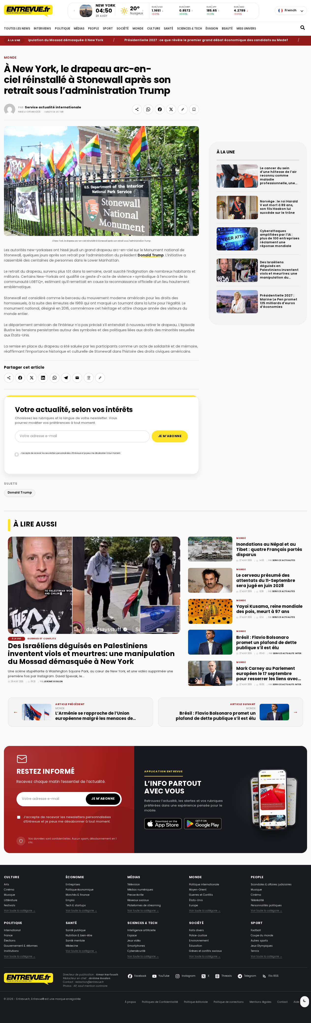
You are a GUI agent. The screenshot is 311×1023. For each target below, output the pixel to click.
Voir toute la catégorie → (19, 911)
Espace (132, 936)
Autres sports (259, 941)
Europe (193, 906)
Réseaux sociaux (138, 900)
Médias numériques (140, 890)
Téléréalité (257, 900)
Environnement (199, 941)
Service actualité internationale (53, 107)
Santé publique (76, 930)
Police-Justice (198, 936)
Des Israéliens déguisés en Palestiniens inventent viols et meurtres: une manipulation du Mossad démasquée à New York (91, 654)
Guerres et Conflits (41, 639)
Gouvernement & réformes (21, 946)
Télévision (133, 885)
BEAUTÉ (227, 28)
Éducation (195, 946)
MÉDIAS (79, 28)
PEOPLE (93, 28)
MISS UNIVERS (246, 28)
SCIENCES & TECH (189, 28)
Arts (6, 885)
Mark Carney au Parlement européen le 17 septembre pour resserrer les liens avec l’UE (267, 676)
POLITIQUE (62, 28)
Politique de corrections (229, 1002)
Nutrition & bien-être (79, 936)
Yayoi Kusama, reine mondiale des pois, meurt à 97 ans (269, 609)
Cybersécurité (136, 951)
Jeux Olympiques (262, 946)
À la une (16, 639)
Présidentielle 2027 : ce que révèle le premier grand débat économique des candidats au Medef (186, 40)
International (12, 930)
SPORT (108, 28)
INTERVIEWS (42, 28)
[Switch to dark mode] (304, 1001)
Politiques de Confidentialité (160, 1002)
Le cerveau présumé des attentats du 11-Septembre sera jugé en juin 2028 (265, 581)
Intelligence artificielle (141, 930)
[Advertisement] (258, 97)
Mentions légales (260, 1002)
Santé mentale (75, 941)
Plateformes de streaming (144, 906)
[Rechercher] (302, 28)
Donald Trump (151, 255)
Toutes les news (17, 28)
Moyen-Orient (198, 890)
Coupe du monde (262, 936)
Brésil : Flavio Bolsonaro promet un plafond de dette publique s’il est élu (266, 643)
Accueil (7, 49)
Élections (9, 941)
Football (256, 930)
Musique (9, 895)
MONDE (138, 28)
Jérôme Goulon (53, 681)
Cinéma (9, 890)
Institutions (11, 951)
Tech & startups (76, 906)
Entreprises (73, 885)
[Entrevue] (33, 11)
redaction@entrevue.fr (89, 982)
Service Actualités (283, 560)
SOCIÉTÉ (123, 28)
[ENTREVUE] (28, 981)
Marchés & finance (77, 895)
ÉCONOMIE (75, 877)
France (8, 936)
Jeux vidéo (134, 941)
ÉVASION (212, 28)
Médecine (72, 946)
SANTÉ (168, 28)
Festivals (9, 906)
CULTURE (153, 28)
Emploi (70, 900)
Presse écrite (135, 895)
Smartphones (136, 946)
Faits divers (196, 930)
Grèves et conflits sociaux (205, 951)
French (290, 10)
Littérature (10, 900)
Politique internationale (204, 885)
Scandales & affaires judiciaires (271, 885)
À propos (130, 1002)
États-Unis (196, 900)
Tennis (255, 951)
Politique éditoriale (196, 1002)
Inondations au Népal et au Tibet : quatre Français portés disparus (269, 550)
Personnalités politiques (266, 906)
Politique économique (79, 890)
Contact (282, 1002)
